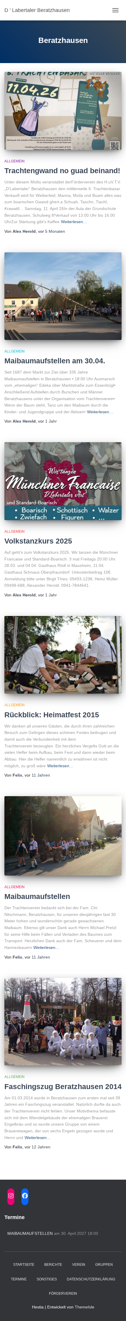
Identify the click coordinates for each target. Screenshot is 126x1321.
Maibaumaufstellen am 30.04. (54, 361)
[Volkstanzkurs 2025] (63, 481)
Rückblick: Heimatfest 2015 (51, 715)
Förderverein (63, 1294)
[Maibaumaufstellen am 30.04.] (63, 296)
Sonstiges (47, 1279)
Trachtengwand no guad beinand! (62, 170)
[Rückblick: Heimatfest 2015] (63, 655)
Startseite (23, 1265)
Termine (19, 1279)
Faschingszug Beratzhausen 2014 (63, 1086)
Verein (78, 1265)
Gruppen (104, 1265)
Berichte (53, 1265)
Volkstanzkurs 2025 (38, 541)
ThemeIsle (84, 1307)
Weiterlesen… (74, 221)
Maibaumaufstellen (37, 896)
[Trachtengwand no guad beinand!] (63, 111)
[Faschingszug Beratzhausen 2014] (63, 1021)
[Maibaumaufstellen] (63, 836)
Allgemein (14, 161)
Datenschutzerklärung (91, 1279)
